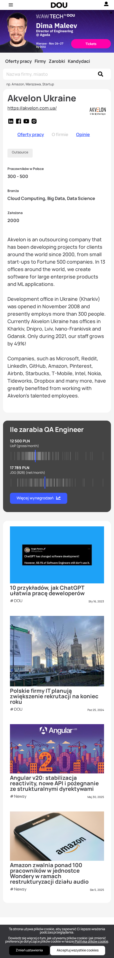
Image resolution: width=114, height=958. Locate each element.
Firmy (40, 61)
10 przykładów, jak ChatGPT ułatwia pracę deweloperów (47, 590)
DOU (18, 600)
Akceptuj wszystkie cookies (78, 950)
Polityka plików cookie (91, 941)
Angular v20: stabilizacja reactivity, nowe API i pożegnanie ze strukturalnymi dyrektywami (54, 783)
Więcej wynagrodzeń (35, 497)
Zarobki (57, 61)
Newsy (20, 796)
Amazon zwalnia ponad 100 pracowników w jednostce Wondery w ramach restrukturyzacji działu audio (49, 873)
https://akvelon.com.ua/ (32, 108)
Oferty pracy (18, 61)
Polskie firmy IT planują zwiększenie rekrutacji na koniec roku (54, 696)
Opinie (83, 134)
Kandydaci (79, 61)
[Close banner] (110, 11)
